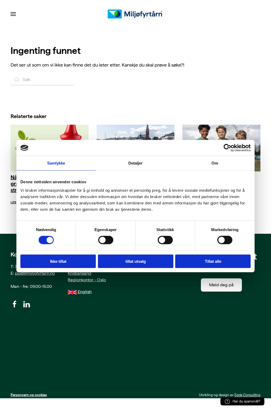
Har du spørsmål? (246, 401)
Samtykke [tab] (56, 163)
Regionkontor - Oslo (87, 279)
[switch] (105, 240)
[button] (13, 14)
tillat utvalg (135, 261)
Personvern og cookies (29, 395)
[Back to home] (135, 14)
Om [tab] (214, 163)
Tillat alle (213, 261)
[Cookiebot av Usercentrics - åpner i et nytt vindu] (227, 148)
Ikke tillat (58, 261)
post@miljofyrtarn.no (35, 273)
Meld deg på (221, 284)
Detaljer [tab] (135, 163)
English (84, 291)
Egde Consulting (247, 395)
